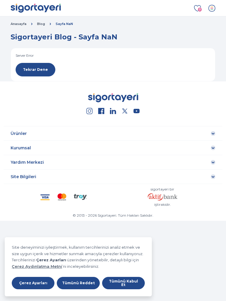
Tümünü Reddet (78, 283)
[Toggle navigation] (211, 8)
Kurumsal (21, 147)
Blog (41, 24)
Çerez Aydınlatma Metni (37, 266)
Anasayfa (18, 24)
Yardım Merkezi (27, 162)
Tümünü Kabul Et (123, 283)
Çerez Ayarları (33, 283)
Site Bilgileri (23, 176)
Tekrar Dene (35, 69)
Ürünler (19, 133)
